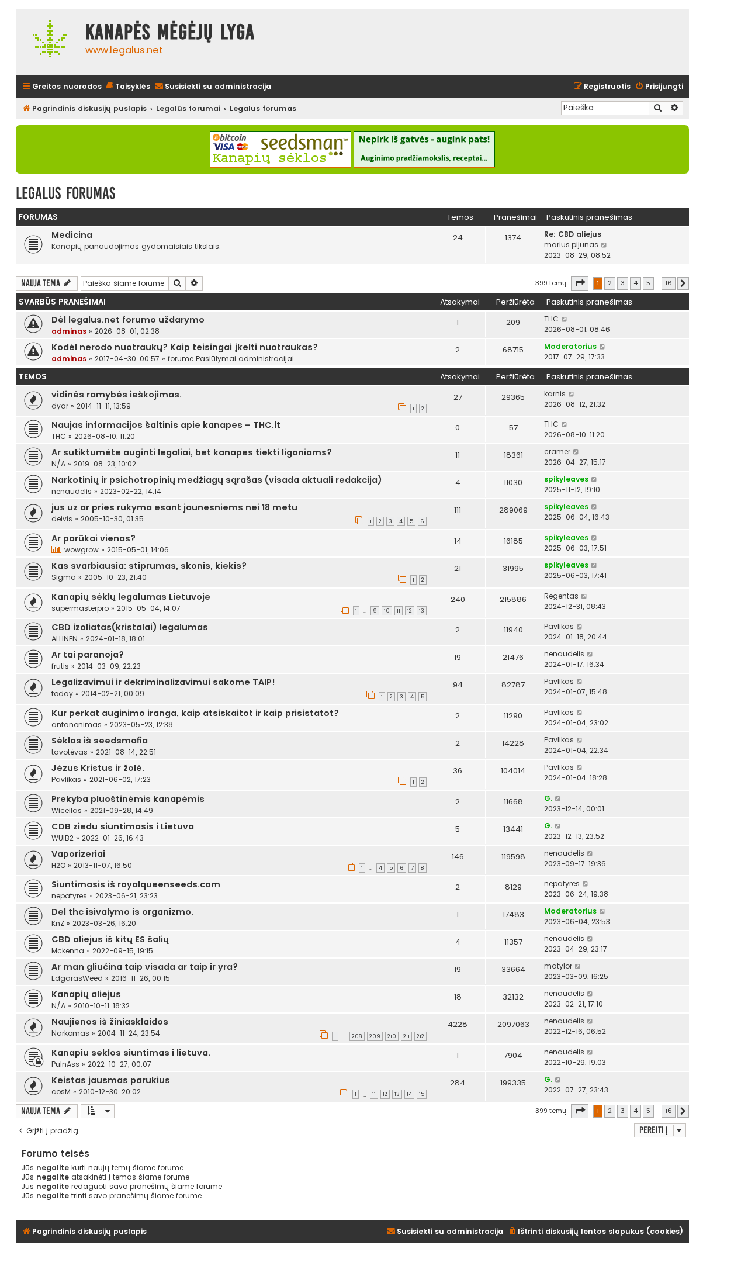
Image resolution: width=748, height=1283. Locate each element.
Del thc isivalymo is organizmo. (122, 912)
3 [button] (623, 283)
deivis (61, 519)
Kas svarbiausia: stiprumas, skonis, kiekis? (149, 566)
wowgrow (81, 550)
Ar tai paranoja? (87, 654)
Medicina (71, 235)
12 (409, 610)
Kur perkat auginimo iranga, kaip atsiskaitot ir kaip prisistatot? (195, 713)
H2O (58, 865)
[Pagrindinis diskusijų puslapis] (48, 42)
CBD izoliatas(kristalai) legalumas (129, 627)
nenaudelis (71, 491)
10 (387, 610)
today (62, 693)
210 (391, 1036)
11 (398, 610)
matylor (558, 966)
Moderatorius (570, 346)
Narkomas (70, 1033)
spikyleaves (566, 479)
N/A (58, 464)
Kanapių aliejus (86, 994)
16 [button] (668, 283)
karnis (555, 394)
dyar (59, 406)
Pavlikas (559, 626)
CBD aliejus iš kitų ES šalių (110, 939)
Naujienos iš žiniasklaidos (109, 1022)
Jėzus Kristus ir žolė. (97, 768)
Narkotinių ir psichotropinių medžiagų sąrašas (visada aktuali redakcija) (216, 480)
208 (357, 1036)
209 (374, 1036)
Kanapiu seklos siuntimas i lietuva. (130, 1053)
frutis (60, 666)
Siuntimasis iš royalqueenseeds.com (135, 884)
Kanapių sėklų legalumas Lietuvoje (130, 597)
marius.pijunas (571, 245)
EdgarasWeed (77, 978)
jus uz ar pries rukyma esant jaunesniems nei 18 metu (174, 507)
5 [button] (648, 283)
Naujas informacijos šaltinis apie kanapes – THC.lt (165, 425)
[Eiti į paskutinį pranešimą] (565, 319)
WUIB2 (62, 838)
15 (421, 1094)
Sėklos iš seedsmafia (99, 740)
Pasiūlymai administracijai (245, 359)
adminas (68, 331)
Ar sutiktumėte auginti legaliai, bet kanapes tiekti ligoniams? (191, 452)
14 (409, 1094)
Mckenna (67, 951)
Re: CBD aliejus (572, 234)
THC (551, 319)
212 (420, 1036)
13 (421, 610)
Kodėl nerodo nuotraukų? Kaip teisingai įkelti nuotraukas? (184, 347)
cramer (557, 452)
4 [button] (635, 283)
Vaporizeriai (78, 854)
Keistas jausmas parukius (110, 1080)
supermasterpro (80, 608)
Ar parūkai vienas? (93, 538)
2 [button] (610, 283)
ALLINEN (64, 639)
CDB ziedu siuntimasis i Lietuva (122, 826)
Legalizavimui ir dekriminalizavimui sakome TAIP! (163, 682)
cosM (61, 1092)
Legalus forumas (65, 193)
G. (548, 798)
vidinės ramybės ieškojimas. (116, 394)
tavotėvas (69, 752)
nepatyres (69, 896)
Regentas (561, 596)
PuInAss (65, 1064)
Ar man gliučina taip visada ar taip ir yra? (144, 967)
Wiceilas (66, 810)
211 (406, 1036)
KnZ (57, 923)
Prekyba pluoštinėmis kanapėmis (128, 799)
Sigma (63, 577)
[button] (579, 283)
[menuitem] (127, 87)
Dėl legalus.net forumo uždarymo (128, 320)
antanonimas (76, 724)
